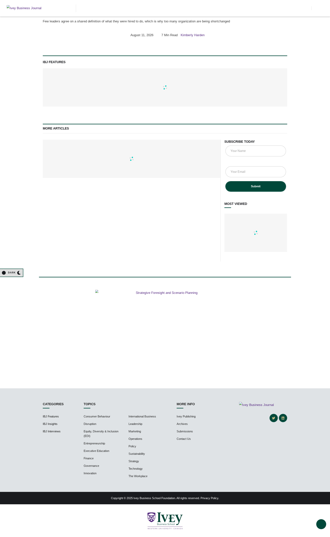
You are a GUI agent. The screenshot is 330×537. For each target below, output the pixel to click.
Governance (91, 465)
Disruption (90, 423)
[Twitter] (273, 418)
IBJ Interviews (52, 431)
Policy (132, 446)
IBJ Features (51, 416)
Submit (255, 186)
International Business (142, 416)
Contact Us (184, 438)
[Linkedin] (283, 418)
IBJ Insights (50, 423)
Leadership (135, 423)
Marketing (135, 431)
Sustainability (137, 453)
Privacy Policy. (210, 498)
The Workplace (138, 476)
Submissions (185, 431)
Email (230, 162)
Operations (135, 438)
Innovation (90, 473)
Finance (89, 458)
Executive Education (96, 450)
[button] (307, 8)
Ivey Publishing (186, 416)
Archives (182, 423)
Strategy (134, 461)
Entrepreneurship (94, 443)
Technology (136, 468)
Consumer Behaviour (97, 416)
